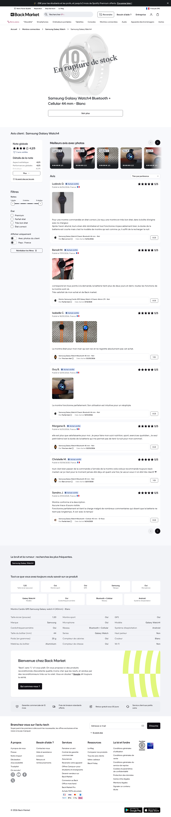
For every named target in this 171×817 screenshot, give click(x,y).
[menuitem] (42, 22)
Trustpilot (15, 766)
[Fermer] (168, 3)
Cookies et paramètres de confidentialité (123, 770)
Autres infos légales (121, 779)
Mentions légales (120, 782)
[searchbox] (70, 14)
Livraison (40, 756)
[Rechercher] (46, 14)
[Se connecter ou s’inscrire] (151, 14)
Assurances (67, 759)
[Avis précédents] (150, 531)
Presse (13, 752)
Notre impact (16, 756)
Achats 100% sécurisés (71, 791)
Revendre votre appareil (72, 763)
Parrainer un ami (68, 748)
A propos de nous (18, 748)
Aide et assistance (44, 752)
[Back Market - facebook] (24, 774)
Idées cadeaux (94, 759)
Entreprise (141, 14)
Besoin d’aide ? (124, 14)
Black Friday (93, 763)
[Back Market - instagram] (13, 774)
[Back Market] (25, 14)
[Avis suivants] (157, 531)
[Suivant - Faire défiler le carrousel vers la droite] (157, 142)
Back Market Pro (68, 787)
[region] (105, 158)
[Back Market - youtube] (19, 774)
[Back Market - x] (13, 780)
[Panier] (157, 14)
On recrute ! (16, 770)
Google (76, 674)
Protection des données (123, 775)
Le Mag (91, 748)
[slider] (13, 203)
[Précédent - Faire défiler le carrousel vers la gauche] (150, 142)
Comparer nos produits (97, 752)
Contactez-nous (43, 748)
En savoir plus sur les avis (24, 179)
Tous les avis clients (96, 756)
